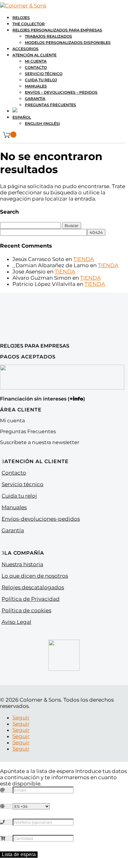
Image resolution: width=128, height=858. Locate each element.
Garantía (35, 98)
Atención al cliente (34, 55)
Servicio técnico (43, 73)
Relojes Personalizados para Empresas (57, 30)
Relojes (21, 17)
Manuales (36, 86)
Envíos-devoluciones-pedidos (41, 519)
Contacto (36, 67)
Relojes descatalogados (33, 587)
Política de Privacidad (31, 599)
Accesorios (25, 48)
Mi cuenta (36, 61)
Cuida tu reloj (41, 80)
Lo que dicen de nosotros (35, 576)
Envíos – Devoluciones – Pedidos (61, 92)
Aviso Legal (16, 622)
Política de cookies (26, 610)
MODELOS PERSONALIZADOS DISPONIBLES (68, 42)
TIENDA (83, 259)
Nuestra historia (22, 564)
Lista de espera (19, 854)
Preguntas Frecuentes (50, 104)
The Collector (28, 23)
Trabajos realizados (48, 36)
